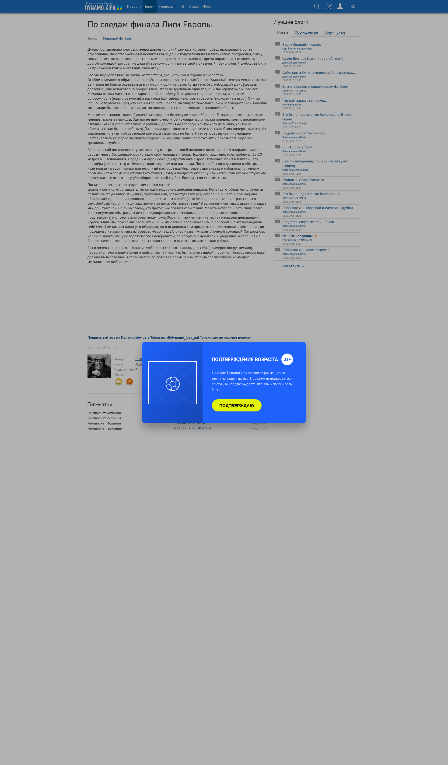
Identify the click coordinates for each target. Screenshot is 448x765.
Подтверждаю (236, 405)
